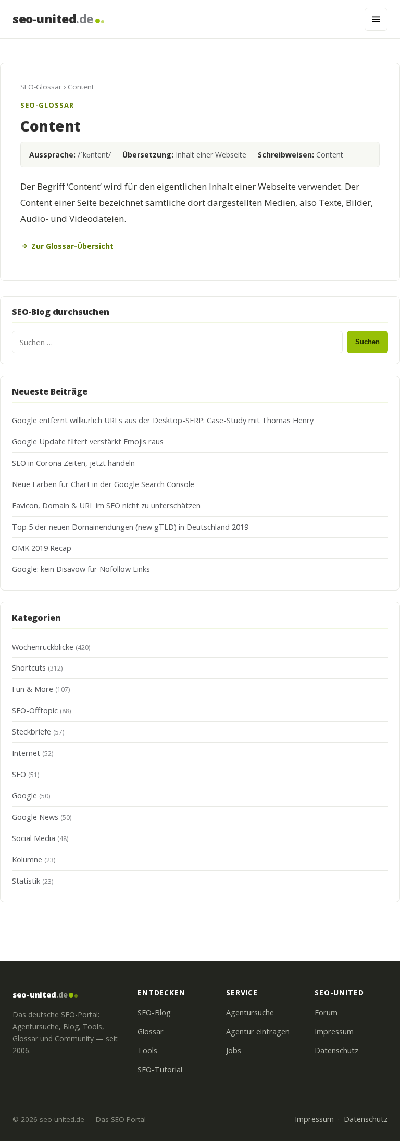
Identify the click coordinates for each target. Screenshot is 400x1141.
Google (24, 796)
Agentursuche (250, 1012)
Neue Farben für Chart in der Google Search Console (103, 484)
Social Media (33, 838)
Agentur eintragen (258, 1032)
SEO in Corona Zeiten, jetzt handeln (73, 463)
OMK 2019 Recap (41, 548)
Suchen (367, 342)
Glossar (151, 1032)
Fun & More (32, 689)
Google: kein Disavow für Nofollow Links (81, 569)
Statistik (26, 881)
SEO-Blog (154, 1012)
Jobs (233, 1050)
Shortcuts (29, 668)
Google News (35, 817)
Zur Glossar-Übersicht (72, 246)
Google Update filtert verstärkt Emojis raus (88, 442)
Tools (147, 1050)
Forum (326, 1012)
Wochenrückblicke (42, 647)
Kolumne (27, 859)
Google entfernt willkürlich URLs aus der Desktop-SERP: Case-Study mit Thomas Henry (163, 420)
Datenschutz (336, 1050)
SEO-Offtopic (35, 710)
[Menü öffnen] (376, 19)
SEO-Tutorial (160, 1069)
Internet (26, 753)
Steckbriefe (31, 732)
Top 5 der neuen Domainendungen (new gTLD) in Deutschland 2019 (130, 527)
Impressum (334, 1032)
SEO (19, 774)
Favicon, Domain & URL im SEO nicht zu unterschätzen (106, 505)
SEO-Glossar (40, 86)
